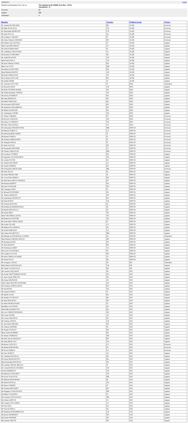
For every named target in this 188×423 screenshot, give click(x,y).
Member (4, 22)
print (184, 2)
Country (110, 22)
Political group (136, 22)
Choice (167, 22)
